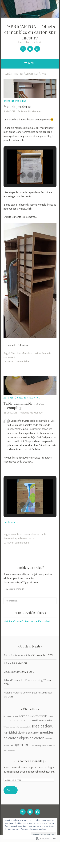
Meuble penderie (17, 106)
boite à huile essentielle (33, 716)
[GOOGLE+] (37, 811)
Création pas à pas (15, 101)
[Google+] (37, 48)
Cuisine (6, 727)
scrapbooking (36, 745)
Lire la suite (11, 522)
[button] (23, 175)
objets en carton (31, 738)
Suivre (10, 790)
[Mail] (23, 48)
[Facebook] (30, 48)
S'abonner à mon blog (30, 761)
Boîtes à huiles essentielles (18, 655)
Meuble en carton (31, 353)
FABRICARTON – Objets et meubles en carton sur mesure (30, 32)
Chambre (16, 353)
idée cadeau (42, 726)
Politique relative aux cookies (33, 829)
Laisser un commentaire (16, 361)
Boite (16, 716)
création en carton (42, 720)
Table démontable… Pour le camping (24, 405)
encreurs (13, 727)
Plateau (35, 534)
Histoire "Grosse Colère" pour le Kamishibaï (27, 621)
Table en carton (26, 538)
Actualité (10, 397)
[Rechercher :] (30, 600)
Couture (27, 721)
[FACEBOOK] (30, 811)
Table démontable (48, 745)
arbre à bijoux (9, 716)
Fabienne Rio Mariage (28, 111)
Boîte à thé (9, 663)
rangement (9, 357)
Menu (32, 63)
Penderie (46, 353)
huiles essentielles (24, 727)
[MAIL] (22, 811)
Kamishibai (10, 732)
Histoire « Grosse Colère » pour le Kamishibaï (28, 692)
